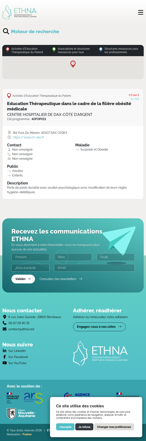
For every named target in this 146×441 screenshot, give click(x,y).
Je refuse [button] (84, 426)
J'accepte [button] (65, 426)
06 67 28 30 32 (18, 323)
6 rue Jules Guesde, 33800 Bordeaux (34, 317)
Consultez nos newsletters (58, 279)
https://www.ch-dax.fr (28, 137)
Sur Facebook (18, 357)
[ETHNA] (108, 353)
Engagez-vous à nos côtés (96, 327)
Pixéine (27, 434)
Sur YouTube (17, 363)
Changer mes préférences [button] (114, 426)
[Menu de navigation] (141, 12)
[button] (73, 64)
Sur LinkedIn (17, 351)
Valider (20, 279)
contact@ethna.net (21, 329)
